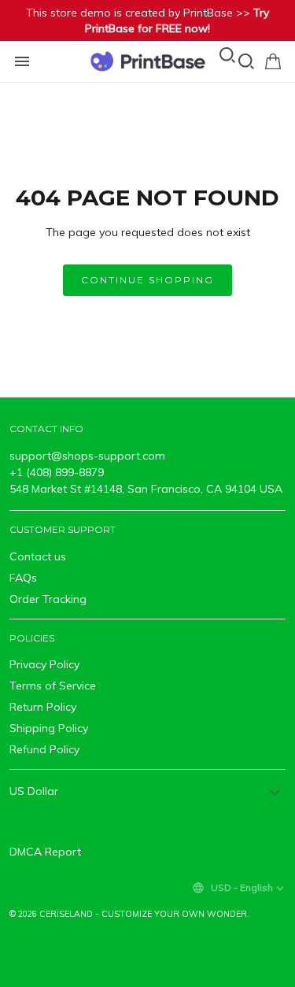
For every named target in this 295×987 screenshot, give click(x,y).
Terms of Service (52, 685)
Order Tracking (48, 599)
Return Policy (42, 707)
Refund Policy (44, 749)
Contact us (37, 556)
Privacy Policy (44, 664)
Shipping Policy (48, 728)
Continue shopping (147, 280)
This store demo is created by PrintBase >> (147, 20)
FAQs (23, 578)
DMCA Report (45, 852)
